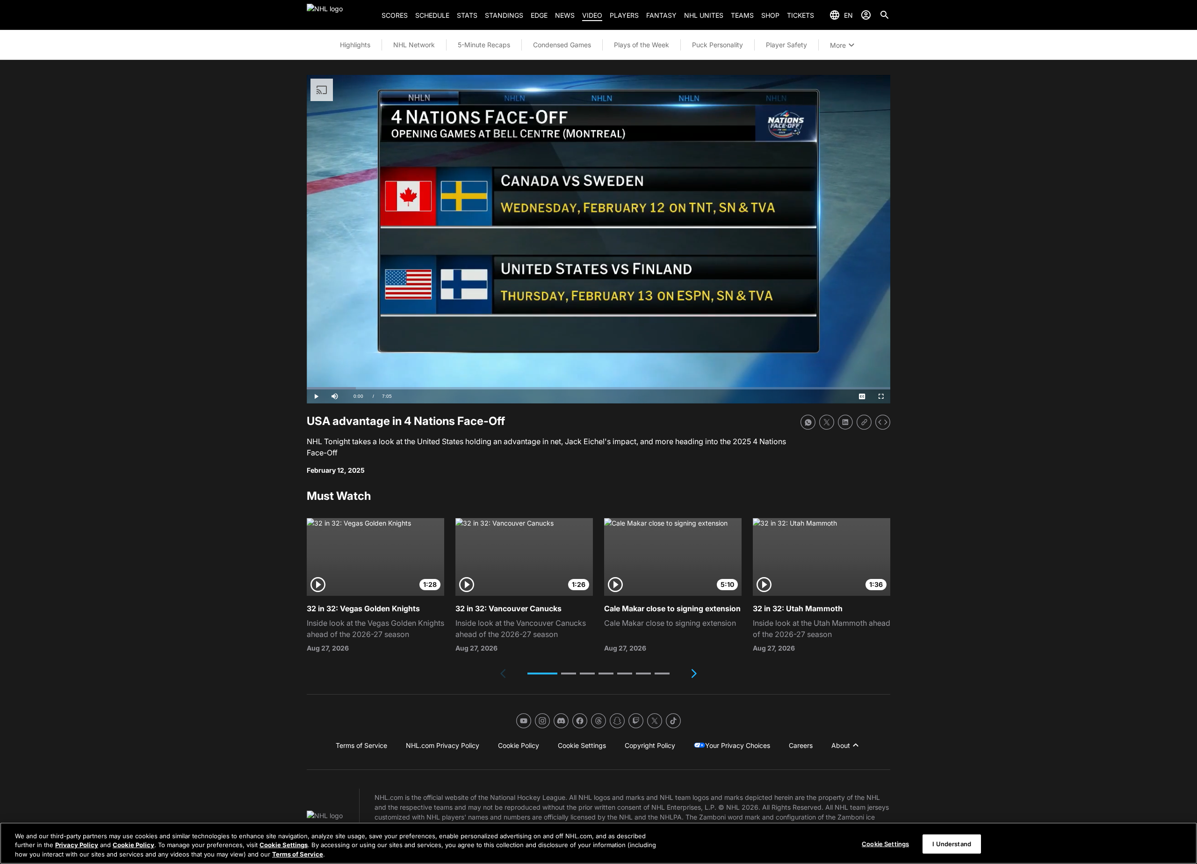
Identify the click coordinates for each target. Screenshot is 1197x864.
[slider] (598, 388)
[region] (598, 843)
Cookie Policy (133, 845)
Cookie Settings (284, 845)
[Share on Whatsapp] (807, 422)
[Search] (884, 15)
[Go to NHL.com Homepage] (340, 15)
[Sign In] (866, 15)
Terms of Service (297, 854)
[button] (542, 673)
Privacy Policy (76, 845)
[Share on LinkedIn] (845, 422)
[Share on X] (826, 422)
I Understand (951, 843)
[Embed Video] (882, 422)
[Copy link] (864, 422)
